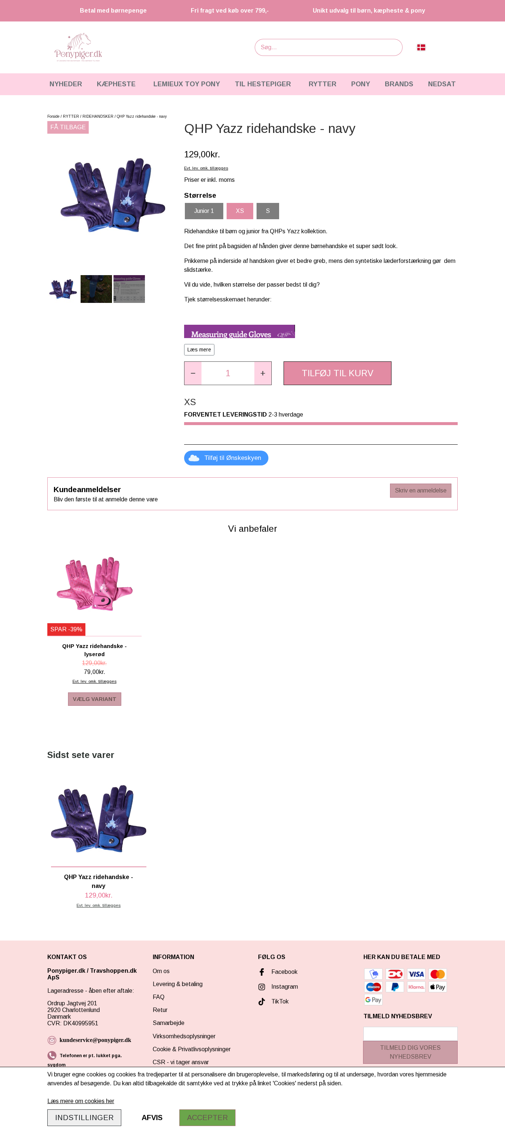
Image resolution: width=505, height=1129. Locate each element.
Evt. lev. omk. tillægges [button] (206, 168)
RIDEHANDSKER (97, 116)
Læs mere (199, 350)
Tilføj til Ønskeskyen (232, 457)
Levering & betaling (178, 984)
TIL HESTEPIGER (263, 84)
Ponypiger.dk (66, 971)
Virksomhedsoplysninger (184, 1036)
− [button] (193, 373)
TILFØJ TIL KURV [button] (337, 373)
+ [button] (262, 373)
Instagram (284, 986)
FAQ (159, 997)
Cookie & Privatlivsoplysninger (192, 1049)
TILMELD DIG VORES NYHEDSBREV (410, 1052)
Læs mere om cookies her (80, 1101)
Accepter (207, 1117)
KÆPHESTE (116, 84)
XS (240, 211)
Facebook (284, 972)
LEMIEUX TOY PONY (186, 84)
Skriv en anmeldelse (421, 490)
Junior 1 (204, 211)
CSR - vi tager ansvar (181, 1062)
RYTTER (322, 84)
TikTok (280, 1001)
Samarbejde (168, 1023)
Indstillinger (84, 1117)
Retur (160, 1010)
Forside (53, 116)
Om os (161, 971)
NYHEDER (66, 84)
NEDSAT (442, 84)
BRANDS (399, 84)
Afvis (152, 1117)
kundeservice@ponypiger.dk (95, 1040)
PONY (360, 84)
